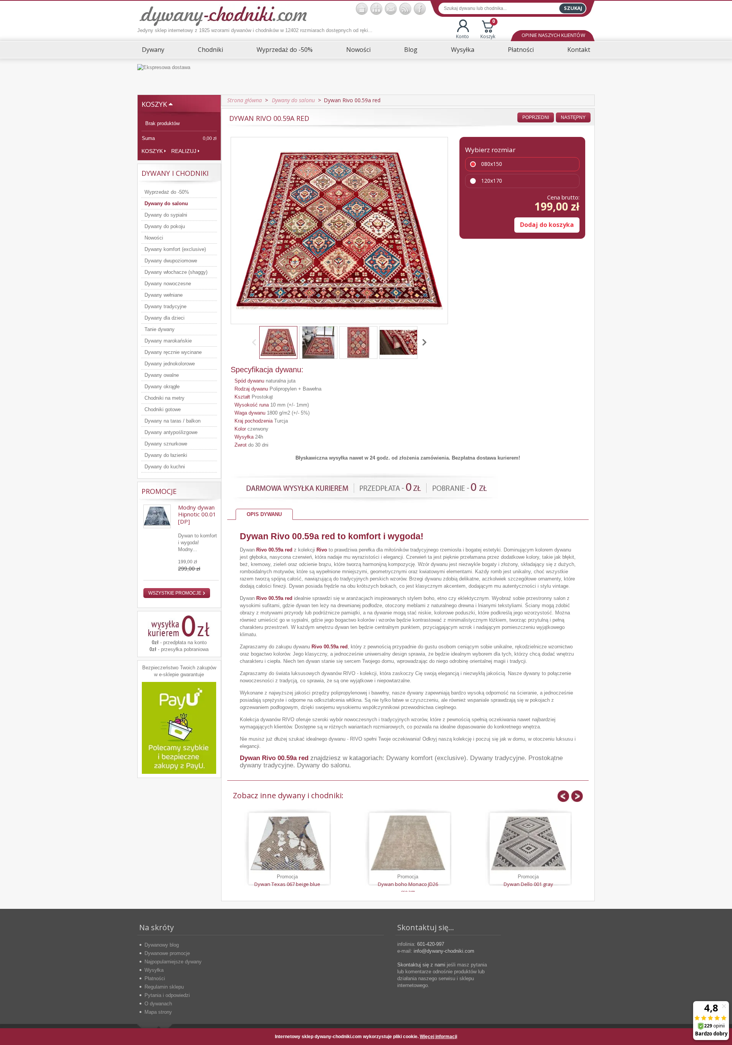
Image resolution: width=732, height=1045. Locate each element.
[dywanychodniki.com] (362, 9)
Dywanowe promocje (167, 953)
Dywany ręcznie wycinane (173, 352)
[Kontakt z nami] (391, 9)
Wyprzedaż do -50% (285, 49)
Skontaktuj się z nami (421, 965)
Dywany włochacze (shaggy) (175, 272)
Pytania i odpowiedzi (167, 995)
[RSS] (405, 9)
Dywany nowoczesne (167, 283)
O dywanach (158, 1003)
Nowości (358, 49)
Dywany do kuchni (164, 466)
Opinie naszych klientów (553, 35)
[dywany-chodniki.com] (223, 15)
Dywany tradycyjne (165, 306)
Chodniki (210, 49)
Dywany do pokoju (164, 226)
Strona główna (244, 100)
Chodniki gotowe (162, 409)
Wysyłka (462, 49)
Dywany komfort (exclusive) (175, 249)
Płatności (521, 49)
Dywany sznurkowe (165, 444)
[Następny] (423, 342)
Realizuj (183, 151)
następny (573, 117)
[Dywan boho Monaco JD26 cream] (408, 843)
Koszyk (487, 29)
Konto (462, 36)
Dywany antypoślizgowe (170, 432)
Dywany (153, 49)
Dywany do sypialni (165, 215)
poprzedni (535, 117)
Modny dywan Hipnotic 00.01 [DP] (197, 514)
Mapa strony (158, 1012)
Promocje (159, 491)
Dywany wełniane (163, 295)
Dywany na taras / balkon (172, 421)
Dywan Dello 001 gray (528, 884)
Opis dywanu (264, 514)
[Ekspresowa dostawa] (366, 76)
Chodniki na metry (164, 398)
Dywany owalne (161, 375)
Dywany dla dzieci (164, 318)
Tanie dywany (159, 329)
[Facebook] (420, 9)
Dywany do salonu (166, 203)
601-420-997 (430, 944)
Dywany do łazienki (165, 455)
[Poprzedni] (255, 342)
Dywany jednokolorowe (169, 364)
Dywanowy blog (161, 945)
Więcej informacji (438, 1036)
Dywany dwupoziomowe (170, 261)
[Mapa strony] (376, 9)
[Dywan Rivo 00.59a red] (278, 342)
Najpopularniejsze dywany (173, 962)
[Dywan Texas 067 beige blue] (287, 843)
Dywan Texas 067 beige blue (287, 884)
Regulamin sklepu (164, 987)
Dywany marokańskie (168, 341)
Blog (410, 49)
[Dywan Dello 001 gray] (528, 843)
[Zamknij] (583, 1037)
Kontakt (578, 49)
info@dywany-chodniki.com (444, 951)
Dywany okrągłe (162, 386)
